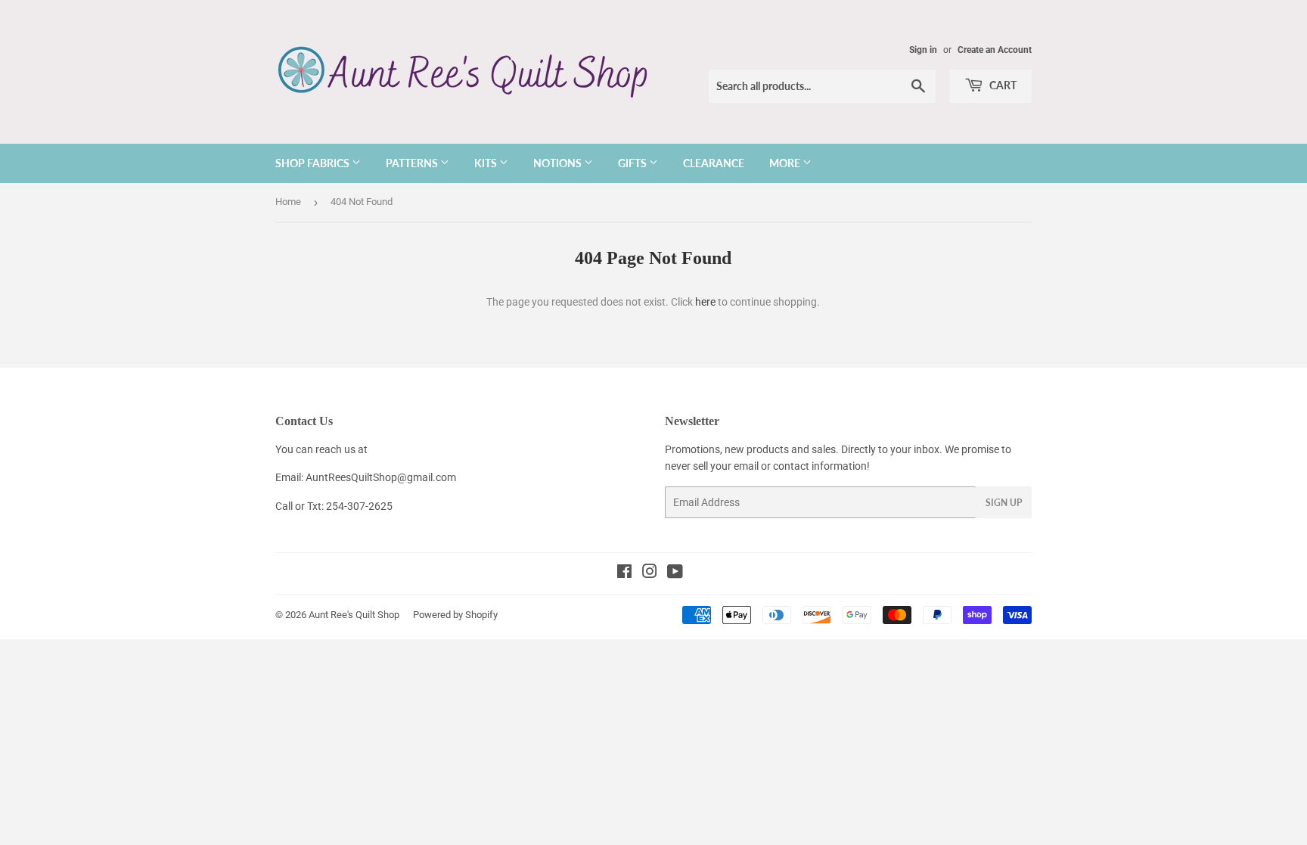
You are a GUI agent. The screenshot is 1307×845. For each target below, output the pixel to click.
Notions (558, 163)
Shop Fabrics (313, 163)
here (705, 302)
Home (288, 201)
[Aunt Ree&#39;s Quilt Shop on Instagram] (649, 573)
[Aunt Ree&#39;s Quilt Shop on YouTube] (675, 573)
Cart (1002, 85)
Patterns (413, 163)
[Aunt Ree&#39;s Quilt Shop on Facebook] (624, 573)
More (786, 163)
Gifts (633, 163)
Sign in (923, 50)
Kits (486, 163)
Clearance (713, 163)
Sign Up (1004, 502)
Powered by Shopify (455, 614)
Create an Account (995, 50)
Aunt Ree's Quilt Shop (354, 614)
